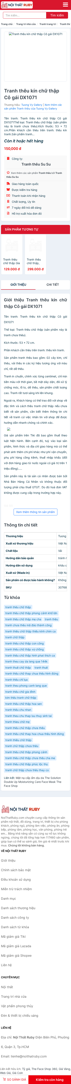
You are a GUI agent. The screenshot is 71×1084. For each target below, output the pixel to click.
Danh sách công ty (15, 917)
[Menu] (65, 5)
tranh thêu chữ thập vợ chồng (24, 649)
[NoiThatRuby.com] (23, 5)
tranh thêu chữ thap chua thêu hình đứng (31, 673)
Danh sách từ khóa (15, 927)
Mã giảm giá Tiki (13, 936)
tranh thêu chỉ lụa (16, 679)
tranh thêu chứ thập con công (24, 643)
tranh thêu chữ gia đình (20, 691)
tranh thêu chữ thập (18, 607)
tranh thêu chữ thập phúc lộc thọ (26, 764)
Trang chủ (6, 24)
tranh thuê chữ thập (18, 667)
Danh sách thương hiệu (18, 908)
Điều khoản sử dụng (16, 879)
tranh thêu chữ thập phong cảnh (26, 752)
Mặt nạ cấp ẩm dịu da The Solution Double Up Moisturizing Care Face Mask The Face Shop (32, 781)
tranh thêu (51, 619)
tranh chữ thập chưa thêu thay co (27, 770)
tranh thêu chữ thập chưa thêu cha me (30, 758)
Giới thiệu (18, 284)
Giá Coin (17, 1072)
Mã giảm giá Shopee (16, 955)
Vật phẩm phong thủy (17, 1006)
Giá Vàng (64, 1069)
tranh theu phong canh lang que (26, 685)
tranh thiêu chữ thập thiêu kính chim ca (30, 631)
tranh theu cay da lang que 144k (26, 661)
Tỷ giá (26, 1069)
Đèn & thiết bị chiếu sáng (19, 1015)
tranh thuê (41, 667)
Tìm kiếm (57, 15)
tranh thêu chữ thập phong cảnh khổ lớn (31, 613)
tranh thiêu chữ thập (18, 740)
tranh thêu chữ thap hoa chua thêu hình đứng (34, 734)
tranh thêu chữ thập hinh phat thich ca (30, 655)
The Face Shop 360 (44, 1069)
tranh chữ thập (14, 637)
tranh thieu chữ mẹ (17, 721)
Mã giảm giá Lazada (16, 946)
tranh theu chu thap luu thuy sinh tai (28, 716)
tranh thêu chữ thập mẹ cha (23, 619)
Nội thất (7, 987)
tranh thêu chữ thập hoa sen (23, 703)
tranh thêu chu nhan (18, 709)
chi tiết (53, 284)
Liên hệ (6, 965)
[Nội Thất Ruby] (20, 809)
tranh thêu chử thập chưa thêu (25, 728)
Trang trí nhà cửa (26, 24)
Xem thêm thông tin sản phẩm (35, 512)
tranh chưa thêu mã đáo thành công (28, 625)
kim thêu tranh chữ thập (20, 697)
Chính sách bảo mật (16, 870)
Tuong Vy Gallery (31, 104)
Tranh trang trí (47, 24)
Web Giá (5, 1072)
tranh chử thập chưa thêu (21, 746)
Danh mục (8, 898)
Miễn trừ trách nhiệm (16, 889)
